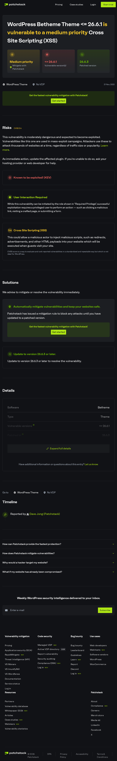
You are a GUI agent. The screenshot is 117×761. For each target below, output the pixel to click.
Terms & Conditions (102, 754)
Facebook (96, 730)
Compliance (99, 706)
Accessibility (82, 754)
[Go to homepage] (15, 754)
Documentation (13, 679)
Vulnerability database (16, 706)
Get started (58, 100)
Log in (8, 688)
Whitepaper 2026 (16, 710)
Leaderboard (78, 650)
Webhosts (97, 650)
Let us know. (91, 464)
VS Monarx (11, 664)
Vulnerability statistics (16, 728)
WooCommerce (98, 664)
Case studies (76, 4)
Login (93, 4)
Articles (9, 715)
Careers (95, 710)
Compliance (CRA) (49, 663)
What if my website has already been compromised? (32, 571)
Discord (75, 669)
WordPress (96, 659)
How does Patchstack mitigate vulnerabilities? (28, 553)
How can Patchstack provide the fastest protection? (31, 544)
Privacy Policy (63, 754)
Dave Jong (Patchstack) (45, 514)
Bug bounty (77, 645)
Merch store (97, 715)
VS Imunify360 (12, 669)
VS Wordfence (12, 674)
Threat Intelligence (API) (17, 659)
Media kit (96, 720)
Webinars (12, 724)
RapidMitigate (14, 654)
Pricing (58, 4)
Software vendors (99, 654)
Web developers (98, 645)
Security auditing (47, 659)
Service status (12, 683)
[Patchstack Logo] (15, 4)
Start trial (108, 4)
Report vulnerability (48, 654)
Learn (76, 659)
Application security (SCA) (19, 650)
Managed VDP (47, 645)
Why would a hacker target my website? (25, 562)
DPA (49, 754)
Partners (10, 701)
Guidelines (76, 655)
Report (74, 664)
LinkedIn (95, 725)
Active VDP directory (51, 649)
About (94, 701)
